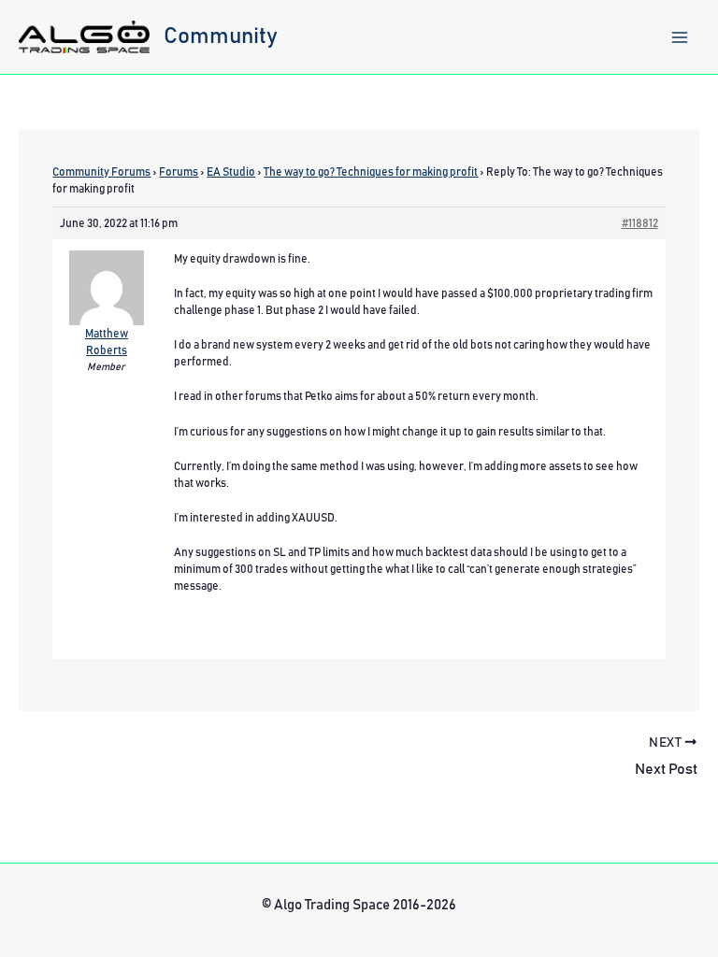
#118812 (640, 223)
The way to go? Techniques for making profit (371, 172)
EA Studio (231, 172)
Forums (178, 172)
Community (221, 36)
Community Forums (101, 172)
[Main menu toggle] (679, 37)
